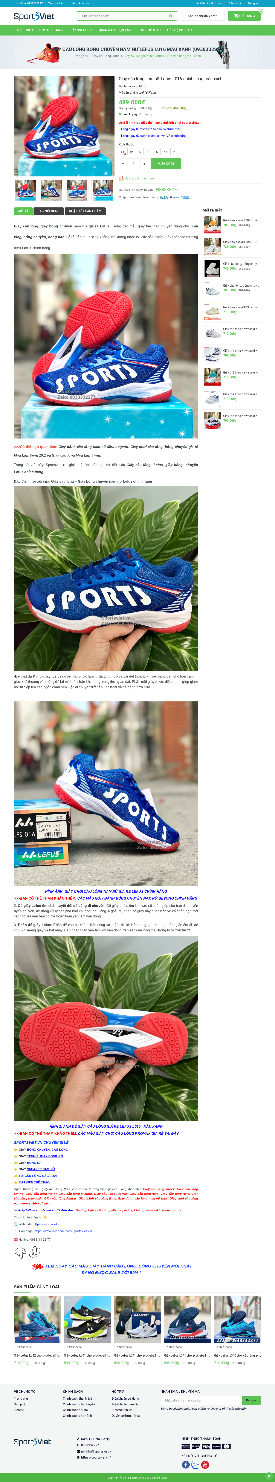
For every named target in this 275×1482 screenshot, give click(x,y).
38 (122, 151)
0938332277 (35, 3)
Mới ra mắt (212, 210)
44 (174, 151)
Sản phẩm (21, 1404)
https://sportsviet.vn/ (96, 1457)
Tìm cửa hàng (57, 3)
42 (157, 151)
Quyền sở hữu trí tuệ (126, 1415)
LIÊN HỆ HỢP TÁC (179, 30)
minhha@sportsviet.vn (97, 1451)
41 (148, 151)
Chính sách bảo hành (77, 1415)
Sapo (164, 1477)
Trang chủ (21, 1398)
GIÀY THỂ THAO (50, 30)
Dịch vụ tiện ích (122, 1410)
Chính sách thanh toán (78, 1398)
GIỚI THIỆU (25, 30)
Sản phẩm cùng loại (36, 1286)
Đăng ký (253, 3)
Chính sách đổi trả (75, 1410)
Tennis (32, 1156)
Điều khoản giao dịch (126, 1404)
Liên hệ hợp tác (80, 3)
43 (165, 151)
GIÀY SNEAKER (80, 30)
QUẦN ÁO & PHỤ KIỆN (114, 30)
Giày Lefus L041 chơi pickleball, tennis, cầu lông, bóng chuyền (106, 1355)
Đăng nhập (236, 3)
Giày (43, 1156)
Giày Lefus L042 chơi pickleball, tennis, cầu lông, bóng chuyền (56, 1355)
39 (131, 151)
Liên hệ (19, 1410)
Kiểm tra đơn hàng (211, 3)
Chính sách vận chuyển (79, 1404)
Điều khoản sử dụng (125, 1398)
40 (139, 151)
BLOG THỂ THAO (149, 30)
